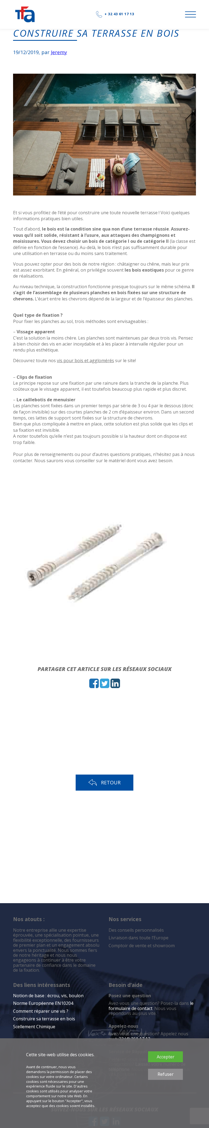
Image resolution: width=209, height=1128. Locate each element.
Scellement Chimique (34, 1027)
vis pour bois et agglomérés (85, 360)
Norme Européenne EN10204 (43, 1003)
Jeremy (59, 52)
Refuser (166, 1074)
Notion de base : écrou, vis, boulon (48, 996)
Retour (111, 782)
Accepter (165, 1057)
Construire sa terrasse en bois (44, 1019)
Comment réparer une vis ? (40, 1011)
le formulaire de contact (151, 1005)
